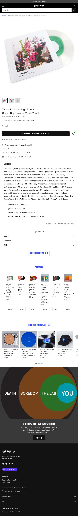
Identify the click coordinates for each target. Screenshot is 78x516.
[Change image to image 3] (18, 100)
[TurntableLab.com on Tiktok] (9, 464)
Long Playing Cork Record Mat (10, 354)
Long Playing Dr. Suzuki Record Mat (28, 354)
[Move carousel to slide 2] (39, 363)
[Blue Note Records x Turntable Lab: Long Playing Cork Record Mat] (10, 339)
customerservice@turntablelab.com (14, 488)
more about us (7, 458)
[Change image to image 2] (11, 100)
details (50, 1)
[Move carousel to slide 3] (42, 363)
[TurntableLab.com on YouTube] (12, 464)
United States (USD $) (12, 508)
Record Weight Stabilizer (45, 354)
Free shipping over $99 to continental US (18, 145)
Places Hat (61, 353)
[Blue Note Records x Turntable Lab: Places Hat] (65, 339)
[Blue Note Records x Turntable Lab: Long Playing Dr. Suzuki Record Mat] (28, 339)
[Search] (74, 10)
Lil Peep (20, 184)
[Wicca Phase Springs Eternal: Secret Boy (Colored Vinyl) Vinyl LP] (39, 57)
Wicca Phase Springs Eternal (18, 109)
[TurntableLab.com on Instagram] (6, 464)
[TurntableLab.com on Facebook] (3, 464)
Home (4, 15)
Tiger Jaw (33, 168)
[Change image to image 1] (5, 100)
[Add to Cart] (17, 346)
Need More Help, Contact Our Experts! (18, 157)
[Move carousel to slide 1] (36, 363)
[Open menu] (3, 6)
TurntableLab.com (19, 512)
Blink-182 (29, 196)
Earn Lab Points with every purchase (17, 149)
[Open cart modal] (74, 6)
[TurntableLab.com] (39, 5)
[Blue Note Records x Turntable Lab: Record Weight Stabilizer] (46, 339)
